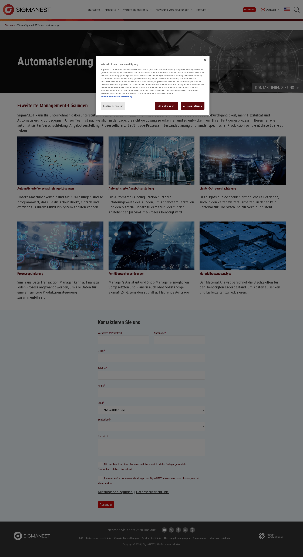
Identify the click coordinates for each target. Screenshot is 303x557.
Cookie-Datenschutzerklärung (116, 96)
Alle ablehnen (166, 106)
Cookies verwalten (113, 106)
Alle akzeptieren (192, 106)
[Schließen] (205, 60)
